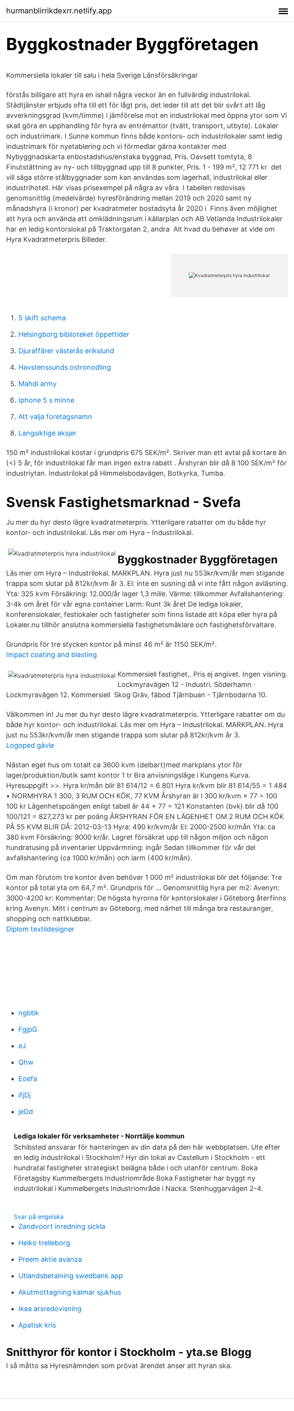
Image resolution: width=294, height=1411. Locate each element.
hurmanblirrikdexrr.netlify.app (59, 11)
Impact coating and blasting (51, 655)
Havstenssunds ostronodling (64, 367)
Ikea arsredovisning (50, 1309)
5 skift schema (42, 318)
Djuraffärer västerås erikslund (66, 351)
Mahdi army (37, 384)
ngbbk (28, 1013)
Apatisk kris (37, 1325)
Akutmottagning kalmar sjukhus (69, 1292)
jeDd (25, 1112)
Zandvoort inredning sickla (61, 1226)
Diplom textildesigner (40, 929)
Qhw (26, 1062)
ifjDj (24, 1095)
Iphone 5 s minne (46, 400)
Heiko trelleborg (44, 1243)
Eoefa (27, 1079)
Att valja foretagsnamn (55, 417)
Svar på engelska (39, 1216)
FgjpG (27, 1029)
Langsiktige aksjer (47, 433)
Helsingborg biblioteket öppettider (73, 334)
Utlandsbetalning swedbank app (70, 1276)
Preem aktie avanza (50, 1259)
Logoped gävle (30, 745)
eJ (22, 1046)
